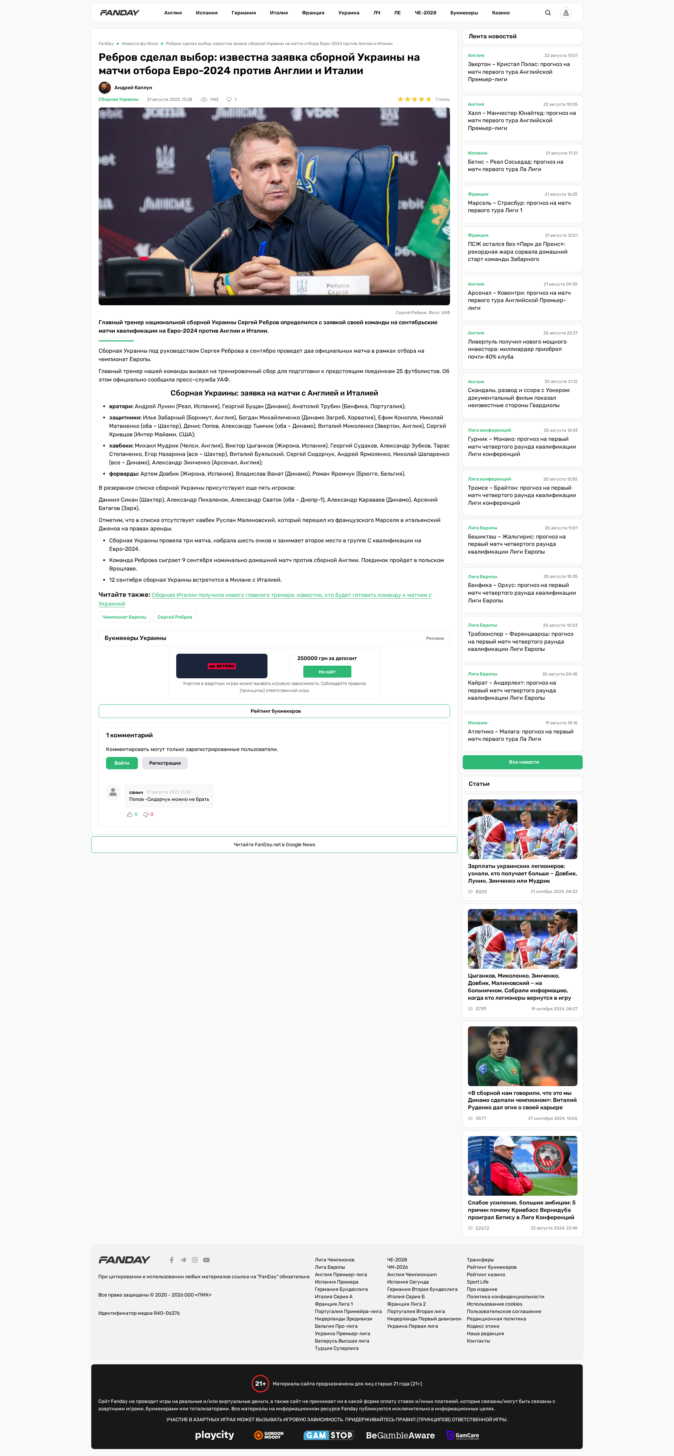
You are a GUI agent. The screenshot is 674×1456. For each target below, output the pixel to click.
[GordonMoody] (268, 1436)
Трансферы (480, 1260)
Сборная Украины (119, 99)
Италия (279, 13)
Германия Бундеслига (341, 1289)
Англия (173, 13)
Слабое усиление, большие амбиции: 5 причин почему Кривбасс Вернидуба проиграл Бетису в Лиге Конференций (522, 1210)
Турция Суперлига (337, 1348)
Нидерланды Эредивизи (343, 1319)
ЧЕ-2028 (425, 13)
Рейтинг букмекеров (276, 711)
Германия (244, 13)
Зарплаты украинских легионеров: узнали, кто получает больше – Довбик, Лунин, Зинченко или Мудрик (522, 873)
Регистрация (165, 763)
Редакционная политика (496, 1319)
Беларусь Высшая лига (342, 1341)
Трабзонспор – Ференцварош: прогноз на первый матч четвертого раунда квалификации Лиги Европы (520, 641)
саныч (136, 792)
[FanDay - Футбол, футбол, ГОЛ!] (120, 12)
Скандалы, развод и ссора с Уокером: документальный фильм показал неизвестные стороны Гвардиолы (519, 398)
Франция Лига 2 (406, 1304)
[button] (548, 12)
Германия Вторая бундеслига (422, 1289)
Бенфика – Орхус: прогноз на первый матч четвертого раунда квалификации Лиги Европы (522, 592)
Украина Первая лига (412, 1326)
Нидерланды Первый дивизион (424, 1319)
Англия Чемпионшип (412, 1275)
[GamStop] (328, 1436)
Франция (313, 13)
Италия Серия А (333, 1297)
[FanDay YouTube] (206, 1261)
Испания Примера (336, 1282)
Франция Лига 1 (334, 1304)
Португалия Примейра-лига (348, 1311)
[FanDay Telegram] (183, 1261)
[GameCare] (463, 1436)
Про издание (482, 1289)
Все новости (524, 762)
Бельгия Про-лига (336, 1326)
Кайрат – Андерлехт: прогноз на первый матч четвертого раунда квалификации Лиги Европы (512, 690)
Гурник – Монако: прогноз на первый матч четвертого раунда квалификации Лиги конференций (522, 446)
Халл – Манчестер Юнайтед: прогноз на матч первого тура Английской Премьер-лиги (522, 120)
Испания (207, 13)
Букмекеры (464, 13)
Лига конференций (489, 430)
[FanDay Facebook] (171, 1261)
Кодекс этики (483, 1326)
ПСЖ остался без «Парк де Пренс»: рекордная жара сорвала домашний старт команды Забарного (518, 251)
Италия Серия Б (406, 1297)
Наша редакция (485, 1334)
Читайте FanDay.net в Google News (274, 845)
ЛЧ (377, 13)
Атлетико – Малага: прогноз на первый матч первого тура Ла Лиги (521, 735)
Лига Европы (482, 527)
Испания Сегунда (408, 1282)
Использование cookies (494, 1304)
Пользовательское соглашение (504, 1311)
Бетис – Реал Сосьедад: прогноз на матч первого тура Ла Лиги (515, 165)
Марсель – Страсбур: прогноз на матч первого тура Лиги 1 (519, 207)
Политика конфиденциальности (505, 1297)
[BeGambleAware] (400, 1436)
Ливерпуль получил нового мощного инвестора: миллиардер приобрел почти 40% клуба (517, 349)
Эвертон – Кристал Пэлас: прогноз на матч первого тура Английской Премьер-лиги (519, 72)
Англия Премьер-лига (341, 1275)
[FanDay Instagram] (195, 1261)
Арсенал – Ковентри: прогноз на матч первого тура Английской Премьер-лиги (519, 300)
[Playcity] (215, 1436)
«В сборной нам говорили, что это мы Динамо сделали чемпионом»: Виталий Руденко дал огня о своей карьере (522, 1100)
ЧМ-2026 (397, 1267)
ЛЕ (397, 13)
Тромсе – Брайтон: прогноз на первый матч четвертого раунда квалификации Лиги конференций (522, 495)
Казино (501, 13)
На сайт (327, 671)
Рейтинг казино (486, 1275)
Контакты (478, 1341)
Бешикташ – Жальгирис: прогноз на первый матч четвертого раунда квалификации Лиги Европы (517, 544)
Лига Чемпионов (335, 1260)
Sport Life (478, 1282)
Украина (348, 13)
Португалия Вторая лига (416, 1311)
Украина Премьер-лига (342, 1334)
